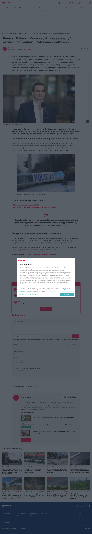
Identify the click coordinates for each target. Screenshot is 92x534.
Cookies (28, 291)
